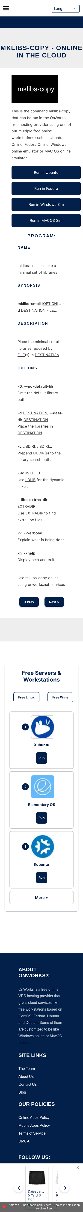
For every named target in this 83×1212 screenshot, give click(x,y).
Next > (54, 602)
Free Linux (26, 697)
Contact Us (27, 1084)
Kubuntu (41, 864)
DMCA (24, 1141)
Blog (22, 1092)
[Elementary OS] (43, 786)
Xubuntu (41, 744)
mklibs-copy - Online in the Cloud (41, 51)
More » (41, 897)
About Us (26, 1077)
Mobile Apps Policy (34, 1125)
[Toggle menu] (5, 8)
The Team (26, 1069)
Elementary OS (41, 804)
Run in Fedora (46, 188)
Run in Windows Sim (46, 204)
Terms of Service (32, 1133)
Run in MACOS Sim (46, 220)
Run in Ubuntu (46, 172)
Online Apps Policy (34, 1118)
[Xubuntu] (43, 727)
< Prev (29, 602)
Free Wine (60, 697)
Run (42, 758)
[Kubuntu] (43, 846)
